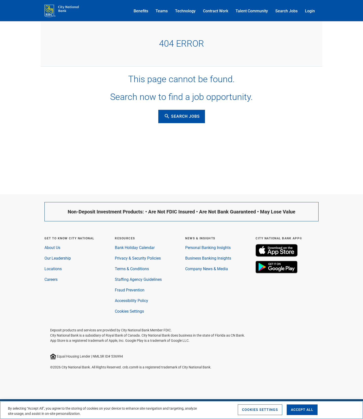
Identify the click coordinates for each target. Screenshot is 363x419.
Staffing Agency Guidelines (138, 279)
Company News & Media (206, 269)
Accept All (302, 410)
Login (310, 11)
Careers (51, 279)
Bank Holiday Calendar (135, 247)
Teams (162, 11)
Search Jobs (286, 11)
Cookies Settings (129, 311)
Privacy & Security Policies (138, 258)
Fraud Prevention (129, 290)
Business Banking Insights (208, 258)
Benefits (141, 11)
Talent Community (252, 11)
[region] (181, 410)
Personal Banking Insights (208, 247)
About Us (52, 247)
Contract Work (215, 11)
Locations (53, 269)
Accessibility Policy (131, 300)
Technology (185, 11)
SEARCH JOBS (182, 116)
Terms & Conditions (132, 269)
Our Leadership (57, 258)
